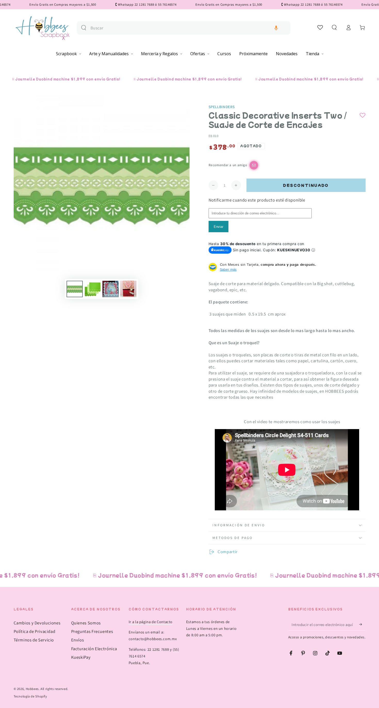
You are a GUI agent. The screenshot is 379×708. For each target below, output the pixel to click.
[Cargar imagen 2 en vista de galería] (93, 289)
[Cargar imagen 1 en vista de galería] (75, 289)
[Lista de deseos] (320, 27)
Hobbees (32, 689)
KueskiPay (81, 657)
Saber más (228, 269)
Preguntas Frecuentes (92, 631)
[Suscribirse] (362, 624)
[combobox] (188, 28)
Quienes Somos (86, 623)
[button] (276, 28)
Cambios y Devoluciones (37, 623)
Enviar (218, 227)
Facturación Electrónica (94, 648)
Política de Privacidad (34, 631)
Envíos (77, 640)
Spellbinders (222, 106)
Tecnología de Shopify (30, 696)
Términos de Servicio (34, 640)
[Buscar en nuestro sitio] (83, 27)
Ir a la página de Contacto (150, 621)
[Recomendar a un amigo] (253, 165)
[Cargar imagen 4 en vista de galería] (128, 289)
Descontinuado (306, 185)
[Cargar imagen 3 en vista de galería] (110, 289)
